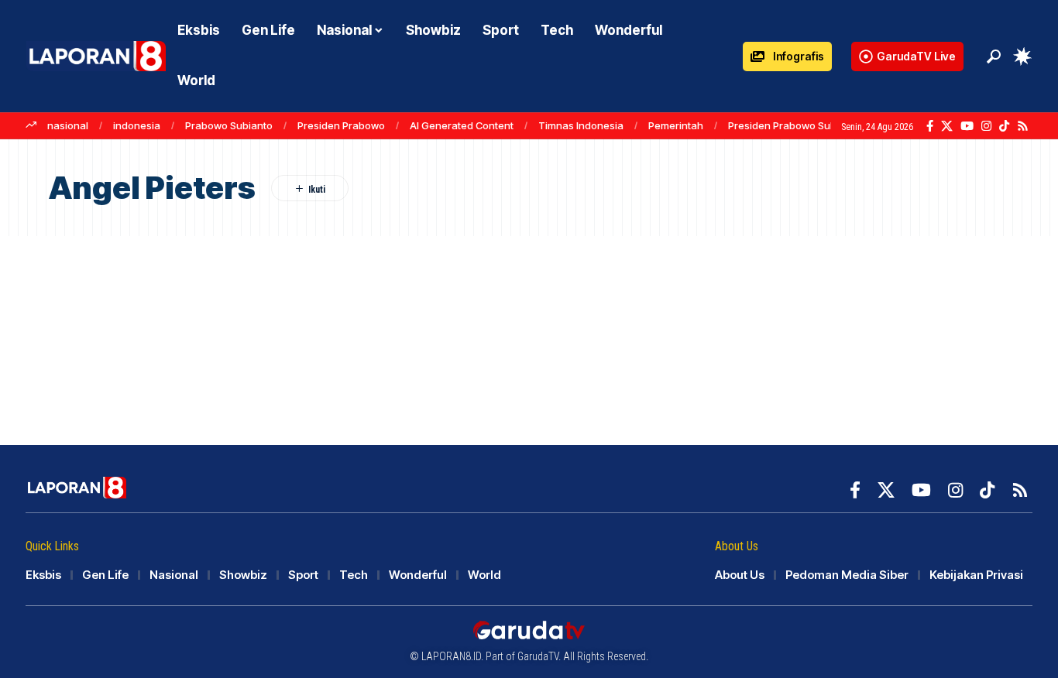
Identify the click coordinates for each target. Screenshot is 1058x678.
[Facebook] (929, 126)
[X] (947, 126)
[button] (994, 56)
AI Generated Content (462, 125)
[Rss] (1022, 126)
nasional (67, 125)
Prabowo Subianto (229, 125)
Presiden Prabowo (341, 125)
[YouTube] (967, 126)
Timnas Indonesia (580, 125)
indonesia (136, 125)
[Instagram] (986, 126)
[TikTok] (1004, 126)
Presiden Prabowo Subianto (794, 125)
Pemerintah (675, 125)
